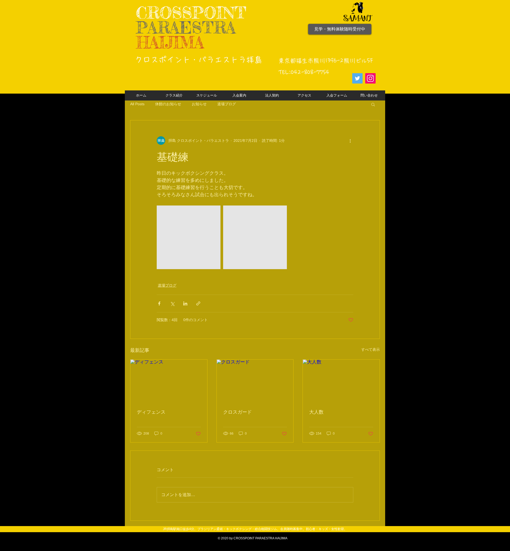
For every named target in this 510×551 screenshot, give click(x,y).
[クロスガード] (255, 381)
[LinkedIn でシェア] (185, 303)
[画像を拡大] (188, 237)
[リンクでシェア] (198, 303)
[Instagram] (370, 78)
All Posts (137, 104)
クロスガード (237, 412)
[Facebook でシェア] (159, 303)
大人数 (316, 412)
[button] (373, 104)
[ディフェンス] (168, 381)
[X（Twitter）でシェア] (172, 303)
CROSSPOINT (191, 13)
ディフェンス (151, 412)
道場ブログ (226, 104)
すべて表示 (370, 349)
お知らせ (199, 104)
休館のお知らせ (168, 104)
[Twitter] (357, 78)
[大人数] (341, 381)
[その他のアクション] (350, 140)
